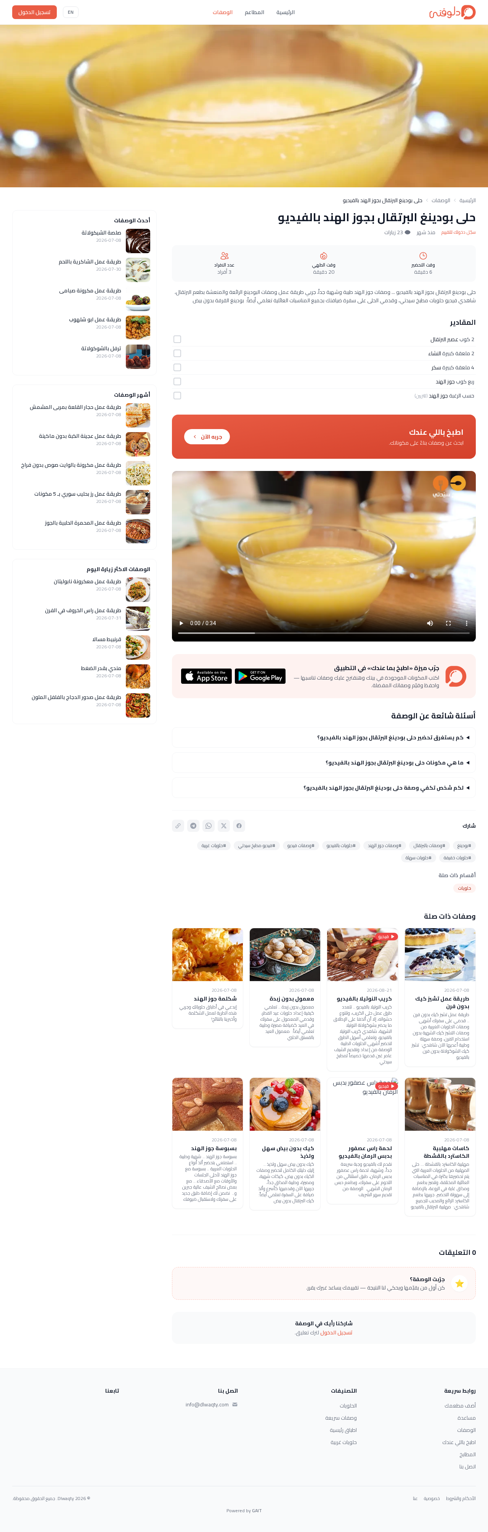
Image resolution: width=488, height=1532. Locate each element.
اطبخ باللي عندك (459, 1442)
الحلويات (348, 1406)
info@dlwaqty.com (207, 1404)
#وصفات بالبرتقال (429, 845)
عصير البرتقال (444, 339)
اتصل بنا (467, 1466)
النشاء (434, 353)
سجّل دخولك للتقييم (458, 232)
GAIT (257, 1510)
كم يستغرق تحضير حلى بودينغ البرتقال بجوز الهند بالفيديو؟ (390, 737)
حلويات (464, 888)
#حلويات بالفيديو (341, 845)
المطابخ (467, 1454)
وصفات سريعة (341, 1418)
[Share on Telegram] (193, 826)
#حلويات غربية (214, 845)
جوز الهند (445, 381)
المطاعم (254, 12)
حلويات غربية (344, 1442)
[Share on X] (224, 826)
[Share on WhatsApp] (208, 826)
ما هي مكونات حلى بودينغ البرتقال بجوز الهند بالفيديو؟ (395, 762)
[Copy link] (178, 826)
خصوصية (432, 1498)
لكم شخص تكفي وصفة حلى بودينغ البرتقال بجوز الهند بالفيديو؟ (383, 788)
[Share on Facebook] (239, 826)
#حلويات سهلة (419, 857)
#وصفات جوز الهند (384, 845)
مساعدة (467, 1418)
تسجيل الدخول (34, 12)
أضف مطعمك (460, 1406)
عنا (415, 1498)
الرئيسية (285, 12)
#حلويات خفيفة (457, 857)
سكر (436, 367)
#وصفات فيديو (301, 845)
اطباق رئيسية (343, 1430)
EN (71, 12)
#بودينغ (464, 845)
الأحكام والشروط (461, 1498)
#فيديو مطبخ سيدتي (256, 845)
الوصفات (223, 12)
